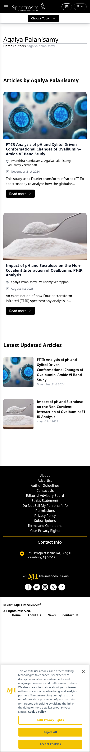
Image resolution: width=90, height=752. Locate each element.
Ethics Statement (45, 500)
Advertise (45, 480)
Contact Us (45, 490)
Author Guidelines (45, 485)
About (45, 475)
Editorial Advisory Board (45, 495)
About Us (34, 615)
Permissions (45, 510)
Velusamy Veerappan (22, 165)
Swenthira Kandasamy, (27, 161)
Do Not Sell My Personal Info (45, 505)
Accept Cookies (50, 744)
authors (20, 46)
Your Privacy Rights (45, 530)
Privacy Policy (45, 515)
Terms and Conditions (45, 525)
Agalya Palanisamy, (57, 161)
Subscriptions (45, 520)
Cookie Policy (37, 712)
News (52, 615)
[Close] (83, 671)
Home (7, 46)
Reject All (50, 732)
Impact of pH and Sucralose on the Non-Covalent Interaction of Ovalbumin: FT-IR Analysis (61, 409)
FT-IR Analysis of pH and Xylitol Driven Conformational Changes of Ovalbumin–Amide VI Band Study (60, 369)
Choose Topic (40, 18)
